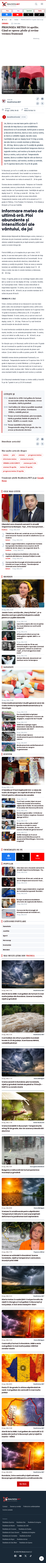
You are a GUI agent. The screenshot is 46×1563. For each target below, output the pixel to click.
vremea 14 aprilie (9, 467)
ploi (13, 455)
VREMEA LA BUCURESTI (11, 463)
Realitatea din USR (22, 1526)
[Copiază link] (38, 99)
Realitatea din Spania (25, 1542)
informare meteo (10, 459)
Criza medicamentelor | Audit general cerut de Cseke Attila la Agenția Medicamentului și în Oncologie (23, 705)
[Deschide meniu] (42, 4)
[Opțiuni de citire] (41, 1558)
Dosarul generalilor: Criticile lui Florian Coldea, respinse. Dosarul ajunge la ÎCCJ (30, 815)
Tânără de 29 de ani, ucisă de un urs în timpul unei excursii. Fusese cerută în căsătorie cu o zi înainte (25, 535)
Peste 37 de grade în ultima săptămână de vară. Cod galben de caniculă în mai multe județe (21, 1390)
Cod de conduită (8, 1510)
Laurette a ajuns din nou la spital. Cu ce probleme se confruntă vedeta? (30, 626)
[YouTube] (18, 14)
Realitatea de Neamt (9, 1526)
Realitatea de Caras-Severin (11, 1532)
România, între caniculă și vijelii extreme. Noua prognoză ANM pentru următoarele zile (22, 1476)
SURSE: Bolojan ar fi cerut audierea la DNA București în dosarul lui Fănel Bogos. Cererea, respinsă (30, 838)
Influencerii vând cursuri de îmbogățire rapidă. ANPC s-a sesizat (28, 636)
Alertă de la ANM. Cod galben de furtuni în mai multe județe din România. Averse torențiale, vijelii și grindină (25, 400)
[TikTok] (39, 14)
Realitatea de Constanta (10, 1536)
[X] (28, 14)
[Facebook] (7, 14)
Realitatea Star (21, 1522)
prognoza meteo (35, 455)
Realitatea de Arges (8, 1539)
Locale (8, 558)
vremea (22, 455)
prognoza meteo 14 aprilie (13, 471)
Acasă (5, 19)
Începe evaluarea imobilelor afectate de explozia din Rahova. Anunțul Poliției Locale (23, 555)
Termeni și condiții (15, 1506)
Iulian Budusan (38, 1122)
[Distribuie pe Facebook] (42, 99)
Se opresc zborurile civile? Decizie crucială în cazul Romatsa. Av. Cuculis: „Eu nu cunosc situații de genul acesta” (30, 826)
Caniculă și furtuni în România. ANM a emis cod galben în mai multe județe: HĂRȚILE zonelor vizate (21, 1346)
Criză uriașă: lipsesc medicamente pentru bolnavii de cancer (30, 737)
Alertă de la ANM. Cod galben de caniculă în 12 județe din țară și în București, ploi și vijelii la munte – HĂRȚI (22, 1434)
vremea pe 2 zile (30, 463)
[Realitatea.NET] (11, 4)
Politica (4, 530)
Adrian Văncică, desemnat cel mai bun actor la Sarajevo (29, 659)
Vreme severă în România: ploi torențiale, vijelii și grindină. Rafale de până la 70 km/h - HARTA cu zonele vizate (25, 418)
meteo (5, 455)
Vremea (16, 19)
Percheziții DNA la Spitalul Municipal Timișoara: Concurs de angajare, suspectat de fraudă (30, 716)
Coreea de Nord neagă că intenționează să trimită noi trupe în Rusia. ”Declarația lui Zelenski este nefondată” (23, 564)
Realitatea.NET (14, 102)
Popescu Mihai (39, 1252)
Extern (8, 540)
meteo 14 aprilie (26, 467)
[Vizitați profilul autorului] (4, 101)
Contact (5, 1506)
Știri (11, 19)
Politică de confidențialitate (31, 1506)
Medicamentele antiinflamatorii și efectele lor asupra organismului (30, 747)
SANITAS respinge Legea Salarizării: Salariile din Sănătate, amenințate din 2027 (30, 727)
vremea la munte (26, 459)
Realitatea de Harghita (28, 1532)
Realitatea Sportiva (8, 1522)
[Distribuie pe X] (42, 103)
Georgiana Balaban (37, 1166)
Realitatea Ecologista (34, 1522)
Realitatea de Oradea (25, 1529)
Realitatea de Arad (25, 1536)
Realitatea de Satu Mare (10, 1542)
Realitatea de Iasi (22, 1539)
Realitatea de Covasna (9, 1529)
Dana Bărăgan (39, 1078)
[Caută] (36, 4)
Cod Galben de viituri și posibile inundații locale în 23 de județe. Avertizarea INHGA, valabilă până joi (25, 409)
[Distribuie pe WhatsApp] (38, 103)
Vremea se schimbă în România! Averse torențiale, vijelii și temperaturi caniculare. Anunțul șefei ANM (21, 1258)
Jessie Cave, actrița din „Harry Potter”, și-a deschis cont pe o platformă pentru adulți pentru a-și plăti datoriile (21, 615)
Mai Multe (23, 1484)
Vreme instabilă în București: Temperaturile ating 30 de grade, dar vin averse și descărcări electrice (24, 427)
